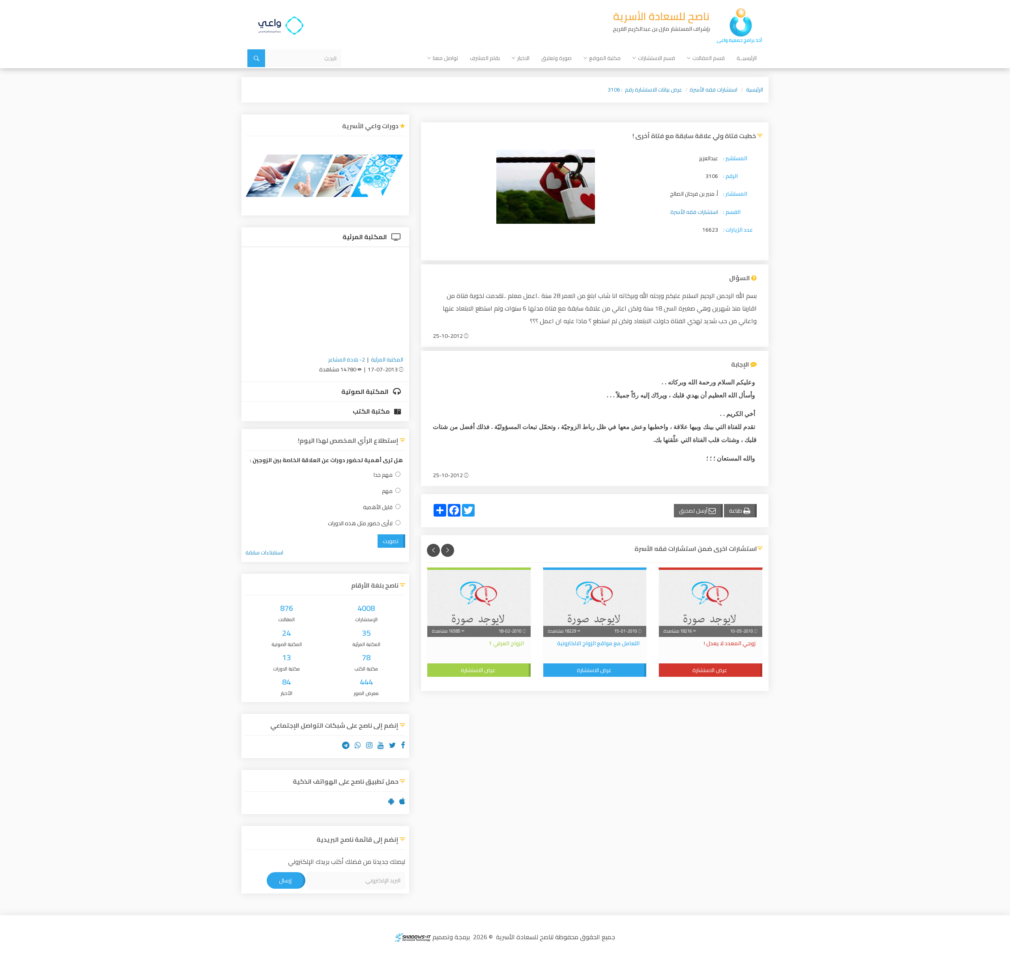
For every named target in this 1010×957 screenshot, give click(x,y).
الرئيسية (754, 89)
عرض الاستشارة (709, 670)
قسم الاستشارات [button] (656, 58)
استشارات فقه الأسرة (713, 89)
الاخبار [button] (523, 58)
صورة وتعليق (556, 58)
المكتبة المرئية (365, 237)
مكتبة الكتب (372, 411)
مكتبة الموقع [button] (605, 58)
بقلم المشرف (485, 58)
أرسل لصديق (694, 511)
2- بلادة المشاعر (346, 359)
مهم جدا (383, 475)
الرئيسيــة (747, 58)
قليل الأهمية (378, 507)
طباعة (736, 511)
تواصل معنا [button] (445, 58)
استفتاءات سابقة (264, 552)
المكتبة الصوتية (365, 391)
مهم (387, 491)
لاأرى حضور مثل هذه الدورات (360, 523)
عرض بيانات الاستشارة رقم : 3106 (645, 89)
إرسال (285, 880)
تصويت (390, 541)
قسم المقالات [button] (708, 58)
